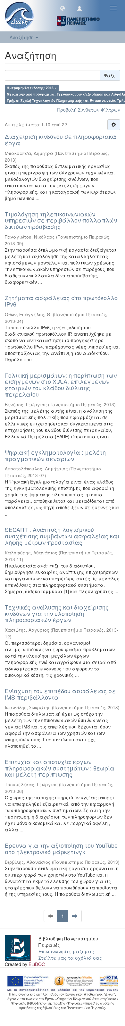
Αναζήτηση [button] (22, 37)
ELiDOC (37, 964)
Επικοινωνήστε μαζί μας (66, 951)
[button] (62, 8)
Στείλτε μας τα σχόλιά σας (70, 958)
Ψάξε (110, 75)
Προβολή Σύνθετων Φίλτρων (88, 109)
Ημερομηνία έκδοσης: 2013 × (31, 87)
